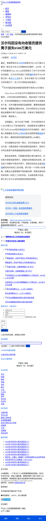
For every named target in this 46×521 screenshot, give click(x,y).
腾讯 (2, 379)
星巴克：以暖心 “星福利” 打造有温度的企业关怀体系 (25, 457)
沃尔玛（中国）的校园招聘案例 (18, 208)
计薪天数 (4, 412)
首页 (7, 9)
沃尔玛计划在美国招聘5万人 (17, 203)
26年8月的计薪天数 (8, 355)
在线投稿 (16, 483)
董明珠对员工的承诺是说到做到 (18, 237)
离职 (23, 130)
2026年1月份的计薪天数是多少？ (17, 465)
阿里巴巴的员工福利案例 (15, 241)
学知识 (8, 17)
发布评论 (4, 330)
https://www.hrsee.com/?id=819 (20, 220)
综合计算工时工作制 (8, 423)
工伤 (2, 428)
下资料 (8, 20)
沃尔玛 (14, 58)
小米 (2, 390)
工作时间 (22, 133)
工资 (17, 78)
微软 (2, 394)
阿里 (2, 377)
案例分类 (22, 483)
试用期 (3, 430)
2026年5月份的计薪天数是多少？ (17, 449)
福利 (32, 75)
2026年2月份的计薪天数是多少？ (17, 462)
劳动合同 (4, 433)
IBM (2, 396)
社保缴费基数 (6, 420)
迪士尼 (3, 399)
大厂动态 (9, 34)
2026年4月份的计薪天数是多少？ (17, 452)
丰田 (2, 404)
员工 (13, 78)
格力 (2, 387)
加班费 (3, 425)
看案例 (8, 14)
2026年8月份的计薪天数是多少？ (17, 442)
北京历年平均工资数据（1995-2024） (19, 460)
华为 (2, 374)
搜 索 (23, 31)
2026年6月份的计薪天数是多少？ (17, 447)
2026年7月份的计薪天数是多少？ (17, 444)
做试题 (8, 23)
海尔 (2, 385)
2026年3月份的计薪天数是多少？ (17, 454)
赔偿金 (40, 133)
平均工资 (4, 415)
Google (3, 392)
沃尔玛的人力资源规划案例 (16, 214)
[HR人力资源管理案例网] (10, 2)
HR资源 (8, 25)
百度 (2, 382)
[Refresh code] (30, 317)
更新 (7, 11)
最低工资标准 (6, 418)
